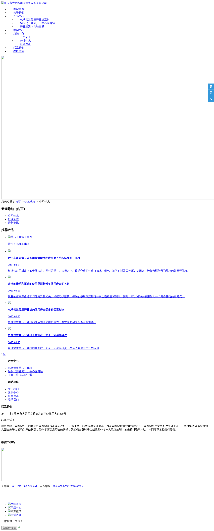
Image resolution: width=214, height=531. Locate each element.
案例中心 (18, 30)
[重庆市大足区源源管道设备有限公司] (24, 3)
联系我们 (18, 47)
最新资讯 (25, 44)
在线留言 (18, 51)
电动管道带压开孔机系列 (34, 19)
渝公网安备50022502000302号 (68, 486)
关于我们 (18, 12)
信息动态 (29, 201)
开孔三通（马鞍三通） (33, 26)
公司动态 (25, 37)
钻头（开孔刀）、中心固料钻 (37, 23)
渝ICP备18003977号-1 (24, 486)
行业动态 (25, 40)
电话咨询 (16, 514)
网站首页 (18, 9)
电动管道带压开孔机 (20, 367)
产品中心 (18, 16)
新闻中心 (18, 33)
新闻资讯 (13, 396)
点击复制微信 (9, 527)
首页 (18, 201)
